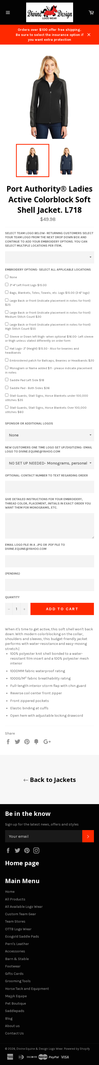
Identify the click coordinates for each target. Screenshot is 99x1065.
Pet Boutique (15, 1003)
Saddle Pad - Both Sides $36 (30, 388)
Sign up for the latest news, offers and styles (42, 824)
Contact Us (14, 1033)
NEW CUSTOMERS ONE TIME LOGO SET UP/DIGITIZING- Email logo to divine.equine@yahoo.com (48, 450)
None (13, 277)
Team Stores (15, 921)
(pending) (12, 573)
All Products (15, 899)
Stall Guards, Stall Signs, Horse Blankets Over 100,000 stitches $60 (46, 410)
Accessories (15, 951)
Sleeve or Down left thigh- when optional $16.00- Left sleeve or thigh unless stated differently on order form (49, 339)
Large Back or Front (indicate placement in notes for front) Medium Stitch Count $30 (48, 315)
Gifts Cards (14, 973)
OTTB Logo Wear (18, 929)
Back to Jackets (52, 779)
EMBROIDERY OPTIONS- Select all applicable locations (48, 269)
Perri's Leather (17, 944)
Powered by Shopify (77, 1048)
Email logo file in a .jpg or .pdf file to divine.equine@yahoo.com (35, 547)
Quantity (12, 597)
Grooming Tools (18, 981)
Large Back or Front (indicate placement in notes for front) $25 (48, 303)
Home (9, 891)
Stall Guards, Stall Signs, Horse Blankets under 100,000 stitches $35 (46, 398)
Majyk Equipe (16, 996)
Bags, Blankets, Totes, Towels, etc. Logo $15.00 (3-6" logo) (50, 293)
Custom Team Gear (20, 914)
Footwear (13, 966)
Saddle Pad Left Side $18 (27, 380)
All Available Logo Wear (24, 906)
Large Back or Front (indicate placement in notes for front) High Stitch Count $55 (48, 327)
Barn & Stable (17, 959)
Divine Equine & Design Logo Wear (39, 1048)
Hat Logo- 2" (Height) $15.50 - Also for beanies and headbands (42, 351)
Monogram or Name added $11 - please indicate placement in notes (48, 370)
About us (12, 1026)
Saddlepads (14, 1011)
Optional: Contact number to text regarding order (46, 475)
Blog (8, 1018)
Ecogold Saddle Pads (22, 936)
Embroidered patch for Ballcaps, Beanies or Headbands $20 (52, 360)
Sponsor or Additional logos (29, 423)
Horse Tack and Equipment (27, 989)
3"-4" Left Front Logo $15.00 (28, 285)
